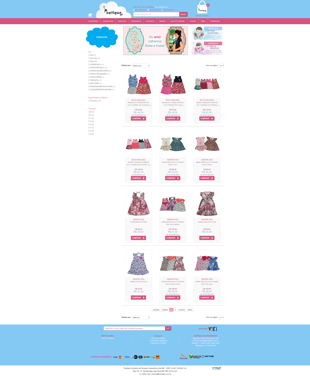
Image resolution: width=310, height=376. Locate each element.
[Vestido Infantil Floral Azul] (138, 263)
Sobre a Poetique (108, 338)
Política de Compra (158, 338)
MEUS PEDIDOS (155, 10)
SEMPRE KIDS (172, 159)
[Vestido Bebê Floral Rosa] (138, 203)
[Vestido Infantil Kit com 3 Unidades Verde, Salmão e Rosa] (172, 263)
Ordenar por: (126, 65)
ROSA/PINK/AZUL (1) (98, 67)
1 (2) (92, 118)
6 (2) (92, 130)
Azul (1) (93, 55)
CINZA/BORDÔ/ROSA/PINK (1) (102, 89)
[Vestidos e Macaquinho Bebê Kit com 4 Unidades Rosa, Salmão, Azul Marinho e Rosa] (138, 144)
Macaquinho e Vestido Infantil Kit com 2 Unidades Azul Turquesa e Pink (138, 104)
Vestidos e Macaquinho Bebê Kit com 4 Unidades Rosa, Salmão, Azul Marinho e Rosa (138, 164)
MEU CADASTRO (140, 10)
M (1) (92, 112)
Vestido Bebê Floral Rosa (138, 222)
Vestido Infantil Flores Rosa (207, 222)
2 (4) (92, 121)
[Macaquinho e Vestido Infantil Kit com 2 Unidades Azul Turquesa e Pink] (138, 84)
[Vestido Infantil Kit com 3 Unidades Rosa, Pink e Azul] (207, 263)
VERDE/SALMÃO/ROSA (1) (100, 70)
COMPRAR (136, 118)
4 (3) (92, 127)
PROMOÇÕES (101, 37)
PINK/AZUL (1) (96, 80)
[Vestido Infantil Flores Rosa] (207, 203)
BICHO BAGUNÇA (139, 100)
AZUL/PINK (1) (96, 83)
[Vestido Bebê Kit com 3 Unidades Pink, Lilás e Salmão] (172, 203)
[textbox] (156, 14)
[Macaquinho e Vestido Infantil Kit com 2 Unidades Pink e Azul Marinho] (172, 84)
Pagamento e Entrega (158, 343)
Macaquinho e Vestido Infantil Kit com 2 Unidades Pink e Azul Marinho (172, 104)
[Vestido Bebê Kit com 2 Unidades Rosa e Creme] (207, 144)
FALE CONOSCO (169, 10)
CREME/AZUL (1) (97, 64)
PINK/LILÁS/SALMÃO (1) (99, 74)
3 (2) (92, 124)
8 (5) (92, 134)
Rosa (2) (93, 61)
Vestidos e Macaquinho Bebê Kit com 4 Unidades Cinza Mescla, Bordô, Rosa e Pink (207, 104)
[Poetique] (114, 12)
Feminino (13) (95, 100)
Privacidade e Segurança (158, 340)
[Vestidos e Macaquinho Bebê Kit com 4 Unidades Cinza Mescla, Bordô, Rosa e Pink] (207, 84)
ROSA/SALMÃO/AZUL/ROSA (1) (102, 86)
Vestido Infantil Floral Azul (138, 281)
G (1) (92, 115)
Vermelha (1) (95, 58)
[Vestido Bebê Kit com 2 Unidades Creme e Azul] (172, 144)
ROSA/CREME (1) (97, 77)
